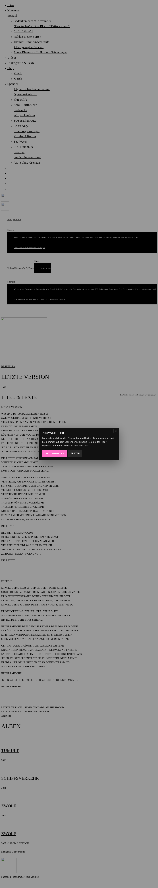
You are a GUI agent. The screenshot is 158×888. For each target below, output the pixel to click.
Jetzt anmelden (54, 453)
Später (75, 453)
